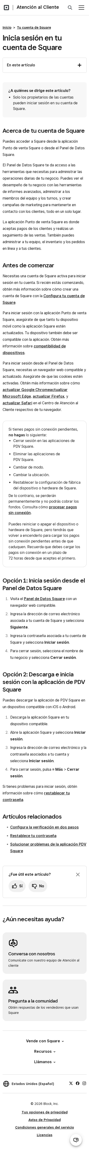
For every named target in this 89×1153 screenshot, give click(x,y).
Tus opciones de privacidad (45, 1112)
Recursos (43, 1051)
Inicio (7, 27)
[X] (71, 1083)
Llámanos (43, 1062)
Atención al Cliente (38, 7)
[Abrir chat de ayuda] (76, 1140)
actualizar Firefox (48, 396)
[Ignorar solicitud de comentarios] (78, 874)
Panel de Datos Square (44, 599)
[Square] (6, 7)
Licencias (44, 1135)
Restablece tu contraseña (33, 836)
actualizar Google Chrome (26, 389)
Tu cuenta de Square (34, 27)
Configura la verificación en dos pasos (44, 827)
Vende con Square (43, 1041)
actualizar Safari (17, 403)
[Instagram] (84, 1083)
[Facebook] (77, 1083)
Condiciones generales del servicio (44, 1127)
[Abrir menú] (81, 7)
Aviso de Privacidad (44, 1120)
